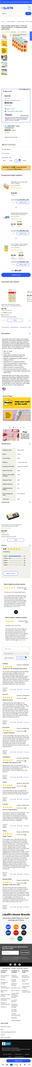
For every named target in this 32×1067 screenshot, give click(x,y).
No (19, 689)
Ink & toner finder (25, 980)
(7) (24, 556)
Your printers (25, 983)
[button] (31, 2)
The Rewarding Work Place (8, 1032)
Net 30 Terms (15, 990)
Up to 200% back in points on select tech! (20, 2)
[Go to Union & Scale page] (12, 939)
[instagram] (10, 964)
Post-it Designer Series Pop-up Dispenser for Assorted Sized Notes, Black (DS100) (11, 525)
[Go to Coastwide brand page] (16, 927)
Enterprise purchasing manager (14, 1006)
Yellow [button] (24, 160)
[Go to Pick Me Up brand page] (24, 927)
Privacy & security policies (5, 1003)
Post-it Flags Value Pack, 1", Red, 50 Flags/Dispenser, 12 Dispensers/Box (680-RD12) (19, 182)
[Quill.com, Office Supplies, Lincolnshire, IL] (6, 1044)
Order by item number (26, 987)
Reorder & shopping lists (26, 976)
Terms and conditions (16, 957)
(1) (24, 558)
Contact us (4, 1007)
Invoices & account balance (5, 987)
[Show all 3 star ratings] (16, 560)
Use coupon (25, 952)
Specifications (14, 327)
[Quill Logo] (8, 8)
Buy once (8, 91)
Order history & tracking (5, 976)
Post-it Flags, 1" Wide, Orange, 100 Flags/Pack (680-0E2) (19, 244)
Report (27, 689)
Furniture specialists (14, 1010)
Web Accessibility (5, 1037)
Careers (3, 1034)
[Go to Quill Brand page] (8, 927)
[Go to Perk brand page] (8, 933)
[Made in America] (4, 389)
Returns (3, 979)
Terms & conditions (7, 1054)
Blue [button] (4, 160)
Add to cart (18, 1061)
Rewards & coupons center (26, 991)
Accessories (23, 327)
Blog (2, 1029)
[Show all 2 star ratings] (16, 562)
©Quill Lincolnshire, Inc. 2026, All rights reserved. (13, 1049)
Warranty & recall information (5, 999)
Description (5, 327)
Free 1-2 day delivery (9, 144)
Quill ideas (14, 1017)
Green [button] (11, 160)
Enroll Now (8, 105)
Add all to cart (16, 275)
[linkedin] (15, 964)
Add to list (6, 153)
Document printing (14, 1000)
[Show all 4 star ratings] (16, 558)
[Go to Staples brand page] (16, 933)
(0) (25, 560)
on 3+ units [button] (9, 312)
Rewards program (13, 980)
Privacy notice (18, 1054)
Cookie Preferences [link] (19, 1056)
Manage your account (4, 983)
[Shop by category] (2, 8)
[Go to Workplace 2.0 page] (20, 939)
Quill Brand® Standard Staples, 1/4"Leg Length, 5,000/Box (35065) (19, 213)
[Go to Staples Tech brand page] (24, 933)
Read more (16, 606)
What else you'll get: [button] (11, 137)
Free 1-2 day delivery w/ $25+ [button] (9, 316)
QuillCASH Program (14, 984)
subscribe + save (15, 987)
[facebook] (19, 964)
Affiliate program (16, 1020)
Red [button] (17, 160)
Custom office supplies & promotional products (15, 995)
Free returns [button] (7, 149)
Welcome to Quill (5, 1026)
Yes (13, 689)
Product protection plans (15, 1014)
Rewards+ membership (14, 976)
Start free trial (25, 115)
